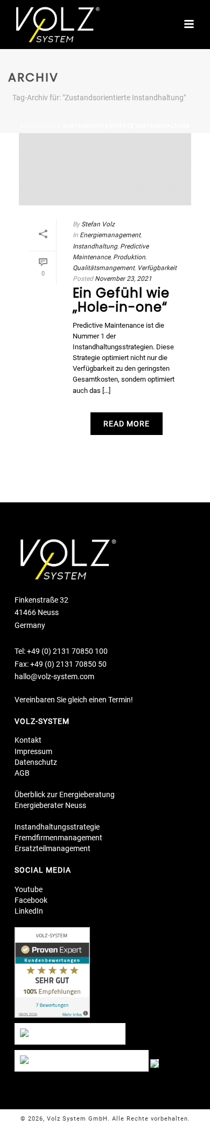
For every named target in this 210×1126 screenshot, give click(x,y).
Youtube (29, 889)
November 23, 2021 (123, 278)
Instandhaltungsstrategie (57, 827)
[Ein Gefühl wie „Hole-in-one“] (105, 169)
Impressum (33, 751)
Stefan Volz (98, 224)
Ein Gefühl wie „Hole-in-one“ (121, 300)
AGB (22, 773)
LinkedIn (29, 911)
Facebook (31, 900)
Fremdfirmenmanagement (58, 837)
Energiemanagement (110, 235)
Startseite (38, 126)
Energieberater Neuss (50, 805)
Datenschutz (36, 762)
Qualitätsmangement (104, 268)
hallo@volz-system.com (54, 676)
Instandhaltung (95, 246)
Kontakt (28, 740)
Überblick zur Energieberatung (65, 794)
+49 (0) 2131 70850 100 (67, 651)
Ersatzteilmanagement (52, 848)
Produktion (129, 257)
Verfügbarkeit (157, 268)
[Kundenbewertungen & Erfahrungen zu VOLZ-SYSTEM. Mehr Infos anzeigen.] (52, 974)
